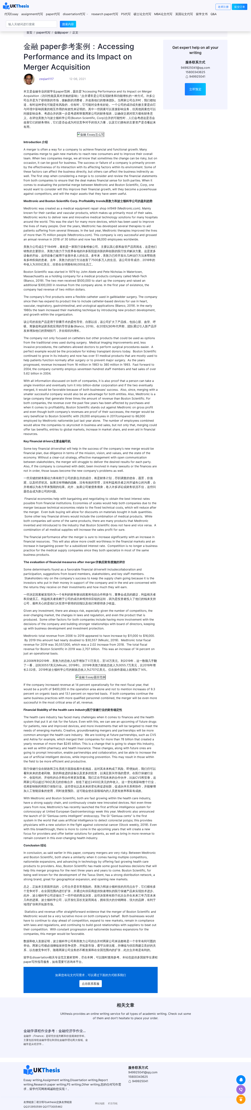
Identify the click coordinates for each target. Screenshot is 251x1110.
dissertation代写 (74, 14)
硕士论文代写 (142, 14)
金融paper (61, 32)
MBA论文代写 (163, 14)
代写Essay (11, 14)
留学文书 (202, 14)
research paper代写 (104, 14)
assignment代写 (32, 14)
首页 (29, 32)
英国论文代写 (184, 14)
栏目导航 (113, 1103)
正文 (75, 32)
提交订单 (239, 6)
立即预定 (195, 89)
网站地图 (100, 1103)
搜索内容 (68, 24)
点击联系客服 (90, 983)
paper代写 (53, 14)
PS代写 (126, 14)
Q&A (214, 14)
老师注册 (223, 6)
